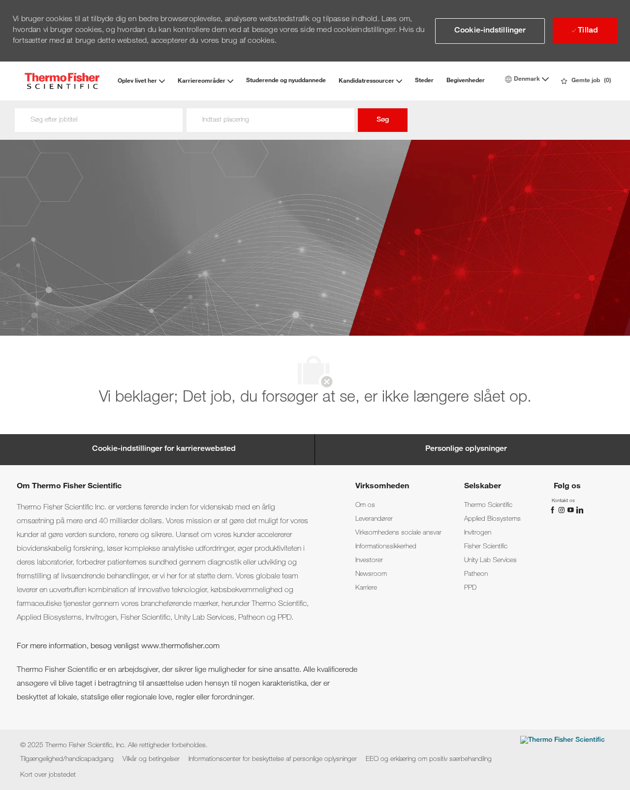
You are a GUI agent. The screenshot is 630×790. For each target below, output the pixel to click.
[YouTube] (571, 509)
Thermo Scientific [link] (488, 505)
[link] (365, 505)
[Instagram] (562, 509)
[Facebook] (553, 509)
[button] (490, 31)
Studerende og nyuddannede (286, 81)
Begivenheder (465, 81)
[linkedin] (579, 509)
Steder (424, 81)
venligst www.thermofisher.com (167, 647)
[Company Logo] (62, 81)
